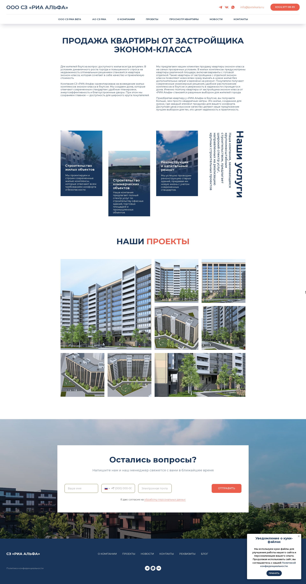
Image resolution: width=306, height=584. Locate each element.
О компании (126, 19)
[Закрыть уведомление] (298, 536)
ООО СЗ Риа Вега (69, 19)
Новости (216, 19)
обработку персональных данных (165, 499)
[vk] (227, 7)
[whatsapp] (233, 7)
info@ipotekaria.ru (252, 7)
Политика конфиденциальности (25, 568)
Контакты (241, 19)
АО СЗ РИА (99, 19)
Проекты (152, 19)
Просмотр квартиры (184, 19)
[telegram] (220, 7)
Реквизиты (187, 553)
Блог (204, 553)
